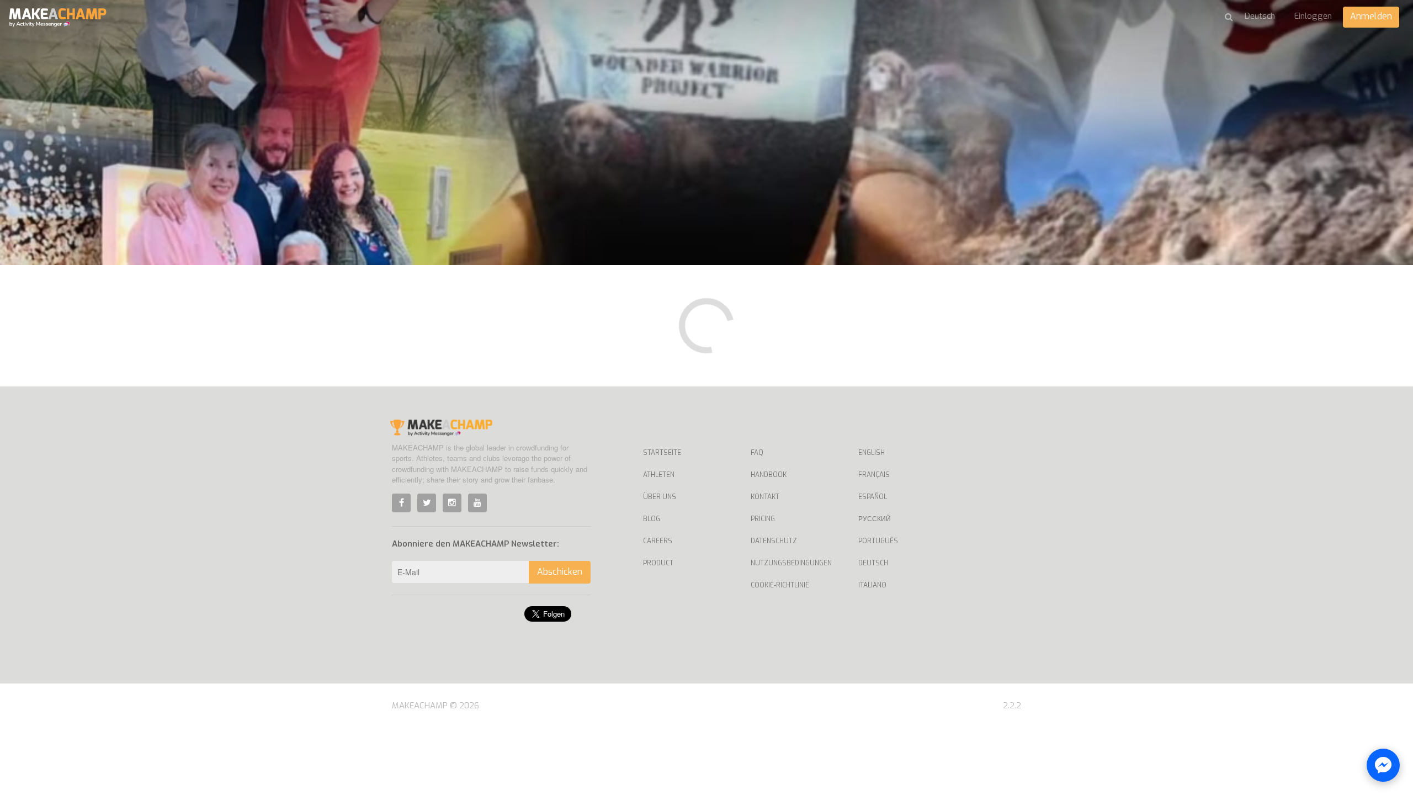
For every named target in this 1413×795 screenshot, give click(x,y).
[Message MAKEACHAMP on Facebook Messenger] (1383, 765)
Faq (757, 452)
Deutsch (873, 563)
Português (878, 541)
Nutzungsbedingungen (791, 563)
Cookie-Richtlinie (780, 585)
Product (658, 563)
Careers (657, 541)
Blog (651, 519)
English (871, 452)
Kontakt (765, 496)
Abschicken (559, 571)
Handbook (769, 474)
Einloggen (1313, 16)
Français (874, 474)
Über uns (659, 496)
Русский (874, 519)
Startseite (662, 452)
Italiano (872, 585)
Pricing (763, 519)
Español (872, 496)
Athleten (658, 474)
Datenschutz (774, 541)
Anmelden (1371, 16)
